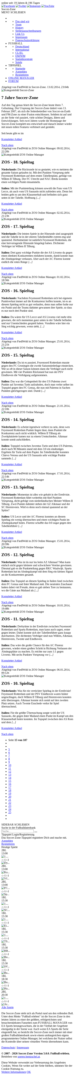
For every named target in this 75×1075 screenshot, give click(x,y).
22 (9, 802)
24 (9, 809)
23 (9, 806)
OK (29, 1071)
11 (9, 768)
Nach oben (7, 145)
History (19, 27)
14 (9, 777)
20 (9, 796)
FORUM (13, 81)
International (22, 49)
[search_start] (35, 831)
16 (9, 784)
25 (9, 812)
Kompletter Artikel (11, 139)
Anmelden (21, 71)
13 (9, 774)
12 (9, 771)
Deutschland (22, 46)
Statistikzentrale (24, 59)
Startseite (20, 68)
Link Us (19, 33)
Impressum (21, 37)
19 (9, 793)
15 (9, 780)
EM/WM (20, 55)
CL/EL (19, 52)
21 (9, 799)
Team (18, 24)
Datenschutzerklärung (27, 40)
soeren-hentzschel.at (29, 1056)
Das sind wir (22, 21)
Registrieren (22, 74)
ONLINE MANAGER (21, 77)
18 (9, 790)
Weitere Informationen (13, 1071)
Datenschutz (8, 1047)
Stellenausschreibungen (28, 30)
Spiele (18, 62)
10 (9, 765)
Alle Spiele (7, 1007)
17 (9, 787)
